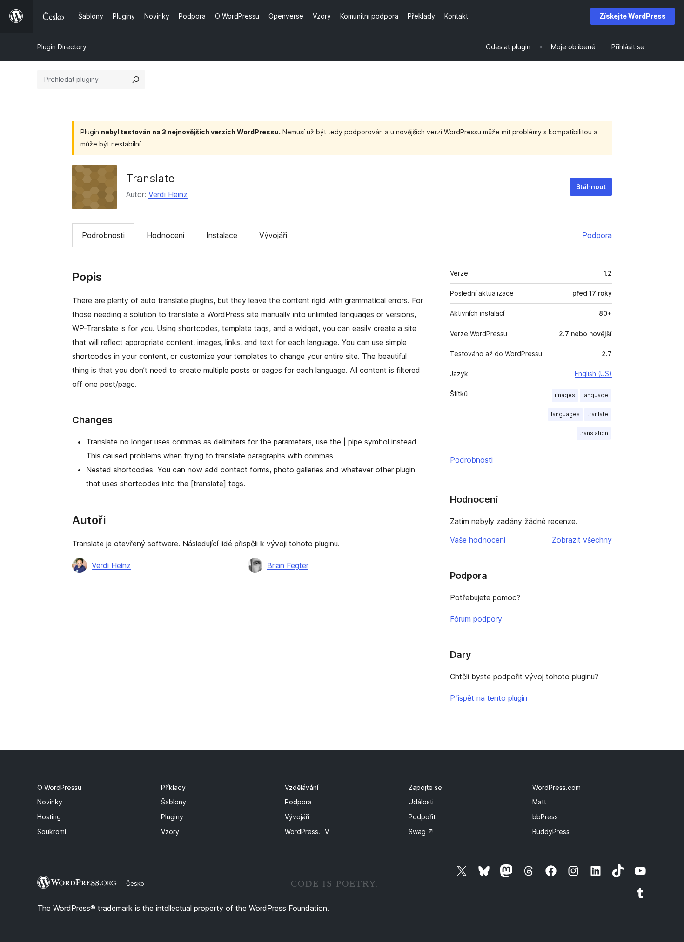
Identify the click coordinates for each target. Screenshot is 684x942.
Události (421, 802)
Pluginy (172, 817)
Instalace (221, 235)
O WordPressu (59, 787)
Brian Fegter (287, 565)
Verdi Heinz (168, 194)
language (595, 394)
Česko (135, 883)
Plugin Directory (62, 47)
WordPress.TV (307, 832)
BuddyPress (551, 832)
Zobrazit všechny (582, 539)
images (565, 394)
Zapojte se (425, 787)
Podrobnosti (103, 235)
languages (565, 414)
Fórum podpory (476, 619)
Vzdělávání (301, 787)
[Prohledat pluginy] (136, 79)
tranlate (597, 414)
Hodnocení (165, 235)
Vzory (170, 832)
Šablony (173, 802)
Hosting (49, 817)
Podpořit (422, 817)
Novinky (49, 802)
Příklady (173, 787)
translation (593, 433)
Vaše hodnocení (477, 539)
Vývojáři (273, 235)
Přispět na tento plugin (488, 698)
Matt (539, 802)
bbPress (545, 817)
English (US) (593, 374)
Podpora (597, 235)
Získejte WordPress (632, 16)
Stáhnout (591, 187)
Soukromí (51, 832)
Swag (421, 832)
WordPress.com (556, 787)
